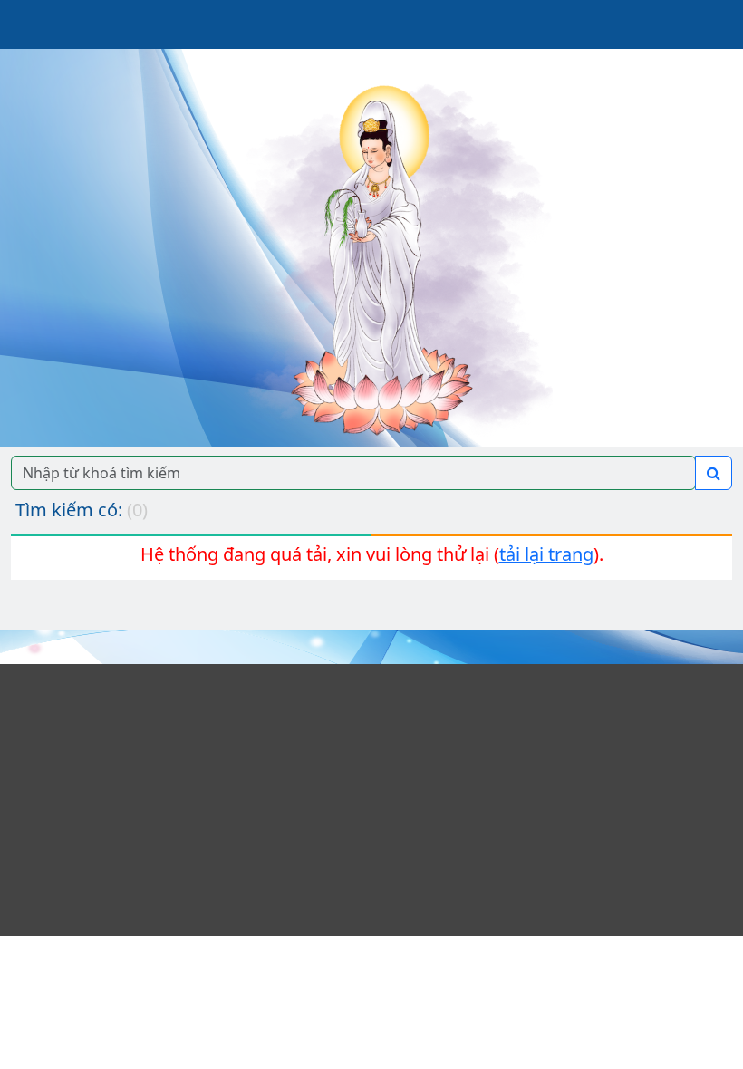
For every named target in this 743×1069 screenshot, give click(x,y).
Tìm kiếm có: (81, 509)
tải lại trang (546, 554)
